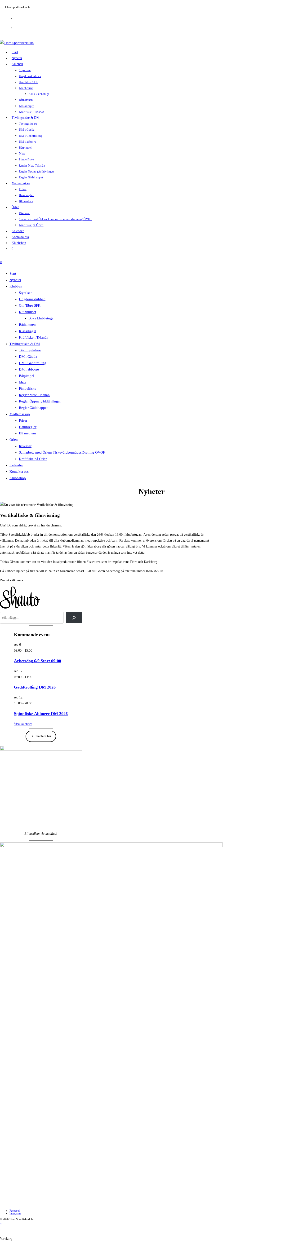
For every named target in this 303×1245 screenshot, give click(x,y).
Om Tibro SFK (29, 305)
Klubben (15, 286)
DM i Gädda (28, 356)
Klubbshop (17, 478)
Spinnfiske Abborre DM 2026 (41, 713)
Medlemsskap (19, 414)
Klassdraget (27, 331)
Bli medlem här (41, 736)
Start (12, 273)
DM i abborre (29, 369)
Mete (22, 382)
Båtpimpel (26, 376)
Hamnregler (27, 427)
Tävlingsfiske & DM (24, 344)
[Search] (74, 617)
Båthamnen (27, 325)
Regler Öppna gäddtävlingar (40, 401)
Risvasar (25, 446)
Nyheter (15, 280)
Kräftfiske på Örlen (33, 459)
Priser (23, 420)
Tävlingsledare (30, 350)
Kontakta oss (19, 471)
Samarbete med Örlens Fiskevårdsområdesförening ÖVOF (62, 452)
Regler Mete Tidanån (34, 395)
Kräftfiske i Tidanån (33, 337)
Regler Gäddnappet (33, 408)
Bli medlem (27, 433)
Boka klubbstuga (40, 318)
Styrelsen (25, 293)
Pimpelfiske (27, 388)
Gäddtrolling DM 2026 (35, 687)
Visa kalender (23, 724)
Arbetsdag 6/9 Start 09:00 (37, 660)
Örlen (13, 439)
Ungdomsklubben (32, 299)
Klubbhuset (27, 312)
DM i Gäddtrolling (32, 363)
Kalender (16, 465)
